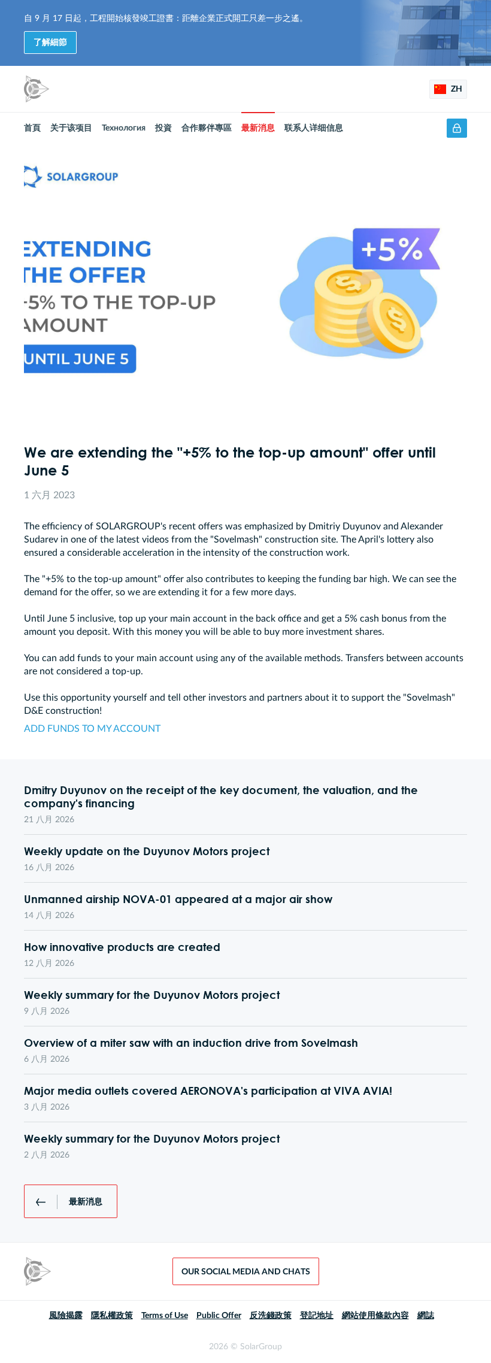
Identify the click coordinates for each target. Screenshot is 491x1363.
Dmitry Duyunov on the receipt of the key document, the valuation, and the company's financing (221, 796)
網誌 (425, 1315)
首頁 (32, 128)
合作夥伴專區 (206, 128)
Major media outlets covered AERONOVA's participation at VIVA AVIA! (208, 1090)
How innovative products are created (122, 946)
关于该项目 (71, 128)
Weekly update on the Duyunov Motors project (146, 851)
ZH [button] (455, 89)
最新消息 (258, 128)
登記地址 (317, 1315)
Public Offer (218, 1315)
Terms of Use (164, 1315)
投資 (163, 128)
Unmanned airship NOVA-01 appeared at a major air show (178, 898)
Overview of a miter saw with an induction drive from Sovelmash (191, 1042)
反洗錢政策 (271, 1315)
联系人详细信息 (313, 128)
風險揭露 (66, 1315)
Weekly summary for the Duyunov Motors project (152, 994)
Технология (124, 128)
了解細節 (50, 42)
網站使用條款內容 (375, 1315)
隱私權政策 (112, 1315)
